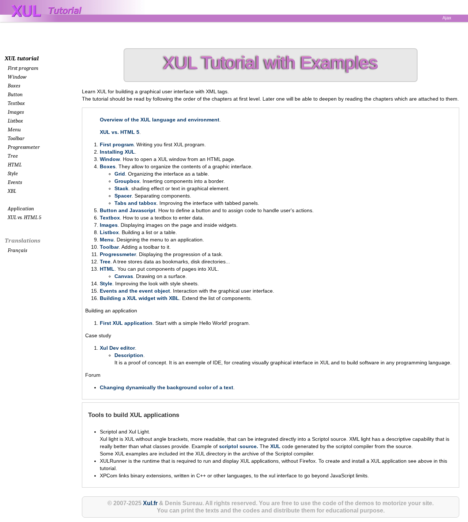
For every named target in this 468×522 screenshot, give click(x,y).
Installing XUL (117, 152)
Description (128, 355)
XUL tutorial (22, 58)
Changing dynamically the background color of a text (166, 387)
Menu (14, 129)
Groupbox (127, 181)
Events (15, 182)
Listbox (15, 120)
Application (21, 208)
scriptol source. (239, 446)
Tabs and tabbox (135, 203)
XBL (12, 191)
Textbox (16, 103)
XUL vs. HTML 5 (24, 217)
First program (23, 68)
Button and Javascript (127, 210)
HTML (15, 164)
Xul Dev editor (117, 348)
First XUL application (126, 323)
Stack (121, 188)
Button (15, 94)
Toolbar (16, 138)
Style (13, 173)
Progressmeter (24, 147)
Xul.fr (150, 503)
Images (16, 112)
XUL (275, 446)
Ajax (446, 17)
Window (17, 77)
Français (17, 250)
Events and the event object (135, 291)
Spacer (123, 196)
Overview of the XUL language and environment (159, 120)
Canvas (123, 276)
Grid (119, 174)
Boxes (14, 85)
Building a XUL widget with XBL (139, 298)
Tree (13, 156)
